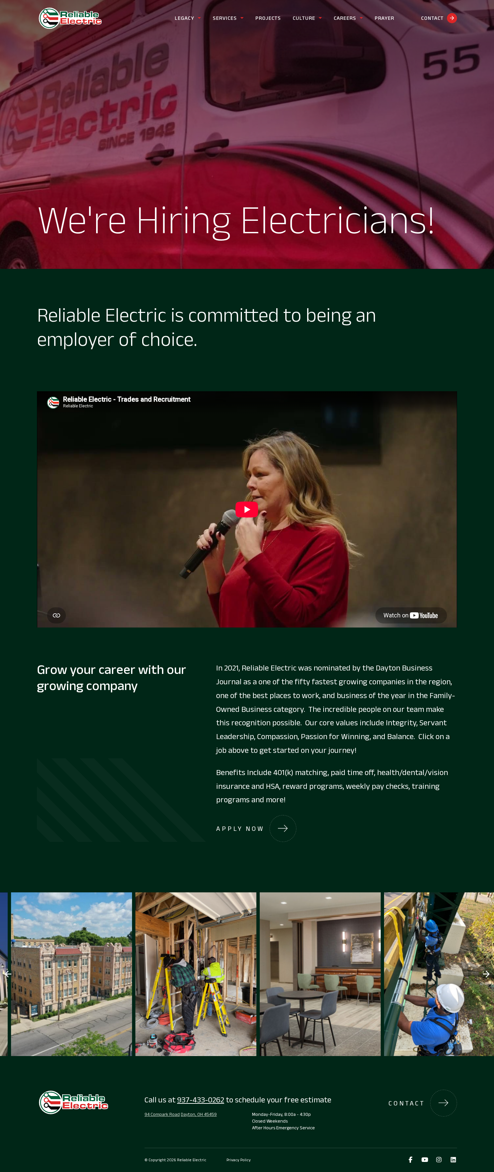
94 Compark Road (162, 1114)
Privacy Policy (239, 1160)
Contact (432, 18)
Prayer (384, 18)
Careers (345, 18)
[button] (486, 974)
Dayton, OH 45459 (199, 1114)
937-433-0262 (200, 1099)
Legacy (184, 18)
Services (225, 18)
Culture (304, 18)
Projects (268, 18)
